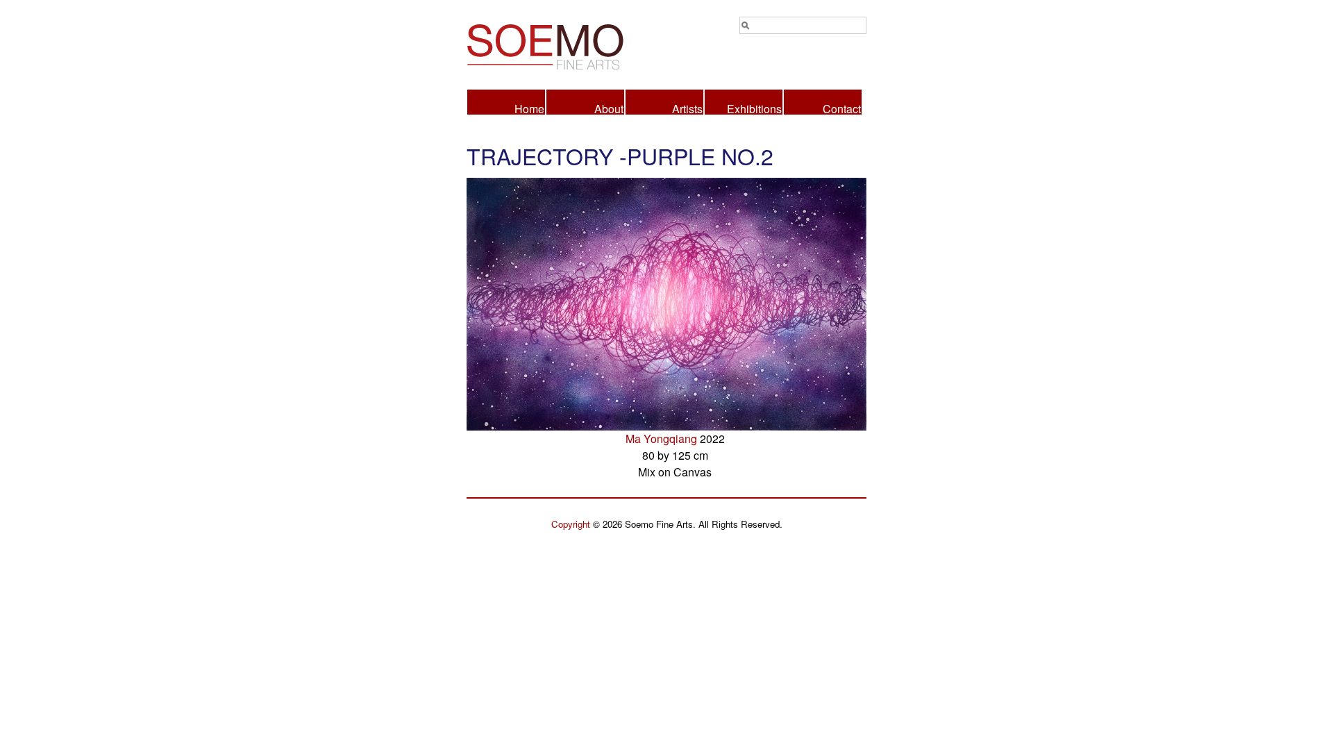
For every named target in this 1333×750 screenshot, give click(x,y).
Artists (687, 108)
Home (529, 108)
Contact (842, 108)
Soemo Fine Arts (566, 44)
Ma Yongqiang (661, 439)
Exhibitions (754, 108)
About (608, 108)
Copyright (570, 524)
